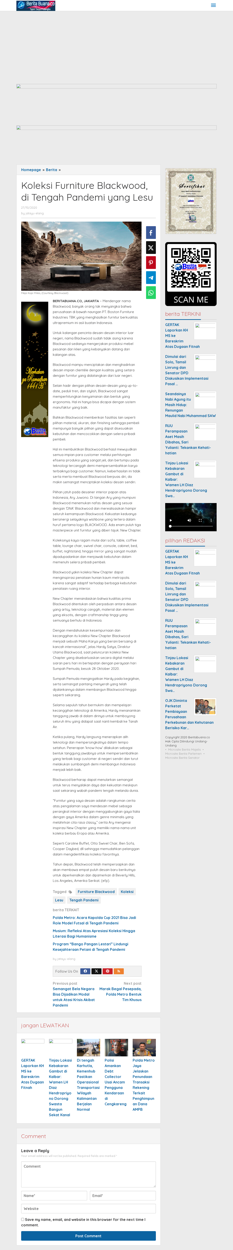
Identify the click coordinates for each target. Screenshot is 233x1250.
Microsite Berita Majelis (184, 749)
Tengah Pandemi (84, 900)
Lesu (59, 900)
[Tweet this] (151, 247)
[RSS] (119, 971)
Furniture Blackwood (96, 891)
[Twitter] (96, 971)
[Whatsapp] (151, 292)
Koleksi (127, 891)
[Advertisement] (116, 45)
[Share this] (151, 232)
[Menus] (213, 5)
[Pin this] (151, 262)
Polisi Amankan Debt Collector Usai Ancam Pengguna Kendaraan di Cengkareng (116, 1082)
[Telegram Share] (151, 277)
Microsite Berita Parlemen (183, 753)
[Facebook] (85, 971)
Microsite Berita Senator (182, 757)
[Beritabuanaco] (35, 5)
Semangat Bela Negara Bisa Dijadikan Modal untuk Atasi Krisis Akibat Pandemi (74, 994)
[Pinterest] (108, 971)
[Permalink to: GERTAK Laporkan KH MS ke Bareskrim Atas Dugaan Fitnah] (32, 1047)
